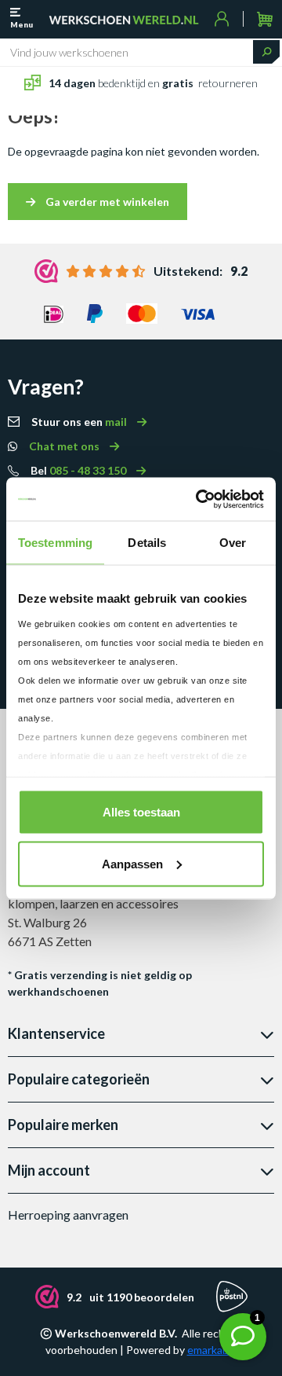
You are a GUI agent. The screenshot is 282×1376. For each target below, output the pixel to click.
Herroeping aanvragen (68, 1214)
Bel (79, 470)
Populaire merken (63, 1124)
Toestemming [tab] (55, 542)
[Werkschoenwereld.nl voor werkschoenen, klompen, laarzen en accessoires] (124, 19)
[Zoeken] (266, 52)
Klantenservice (56, 1033)
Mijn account (49, 1170)
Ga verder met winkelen (106, 201)
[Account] (222, 19)
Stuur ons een (80, 421)
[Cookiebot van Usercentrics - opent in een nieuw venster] (199, 499)
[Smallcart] (264, 19)
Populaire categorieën (79, 1079)
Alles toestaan (141, 812)
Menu (21, 24)
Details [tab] (147, 542)
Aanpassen (132, 863)
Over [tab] (232, 542)
